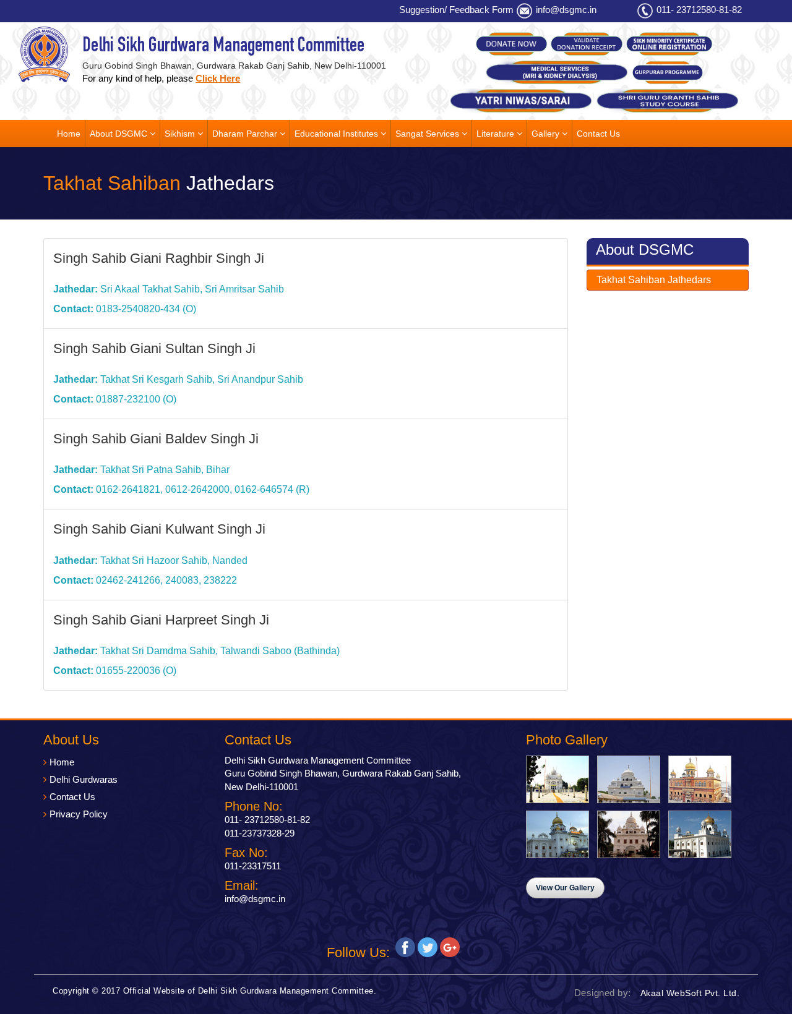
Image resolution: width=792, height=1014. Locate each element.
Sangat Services (428, 133)
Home (68, 133)
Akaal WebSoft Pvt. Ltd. (690, 993)
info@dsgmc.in (566, 9)
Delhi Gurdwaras (84, 779)
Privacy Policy (79, 814)
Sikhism (181, 133)
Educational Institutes (338, 133)
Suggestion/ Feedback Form (456, 9)
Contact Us (598, 133)
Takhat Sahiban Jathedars (653, 280)
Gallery (547, 133)
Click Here (218, 78)
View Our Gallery (565, 888)
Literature (496, 133)
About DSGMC (120, 133)
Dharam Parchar (246, 133)
